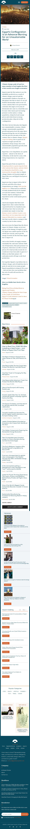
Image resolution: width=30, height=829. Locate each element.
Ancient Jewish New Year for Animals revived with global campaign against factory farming (14, 396)
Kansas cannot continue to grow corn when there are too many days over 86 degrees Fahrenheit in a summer (14, 215)
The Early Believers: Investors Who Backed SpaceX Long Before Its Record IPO (13, 448)
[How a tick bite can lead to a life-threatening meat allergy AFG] (8, 538)
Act (20, 610)
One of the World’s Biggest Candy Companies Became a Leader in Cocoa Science (15, 487)
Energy (8, 304)
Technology (5, 499)
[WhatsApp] (18, 56)
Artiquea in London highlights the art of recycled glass (22, 730)
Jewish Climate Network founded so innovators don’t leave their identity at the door (14, 423)
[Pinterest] (15, 56)
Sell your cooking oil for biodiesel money (13, 640)
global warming (14, 304)
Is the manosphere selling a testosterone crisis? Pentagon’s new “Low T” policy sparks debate (14, 467)
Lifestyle (4, 369)
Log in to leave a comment (15, 507)
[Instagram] (13, 827)
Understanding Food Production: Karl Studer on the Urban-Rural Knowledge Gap (16, 563)
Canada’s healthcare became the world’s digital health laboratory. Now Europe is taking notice (14, 414)
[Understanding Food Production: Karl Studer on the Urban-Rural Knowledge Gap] (8, 556)
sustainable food (7, 306)
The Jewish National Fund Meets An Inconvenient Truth (11, 673)
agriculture (12, 303)
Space (3, 451)
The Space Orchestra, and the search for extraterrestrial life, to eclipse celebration (14, 405)
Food (3, 443)
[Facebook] (8, 56)
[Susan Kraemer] (11, 45)
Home (3, 352)
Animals (4, 384)
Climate (4, 426)
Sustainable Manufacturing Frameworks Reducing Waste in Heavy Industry (14, 495)
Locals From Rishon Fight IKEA (10, 664)
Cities (4, 27)
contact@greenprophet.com (15, 760)
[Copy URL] (21, 56)
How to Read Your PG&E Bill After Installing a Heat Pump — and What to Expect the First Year (14, 348)
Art (3, 409)
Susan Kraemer (16, 45)
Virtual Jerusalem (12, 278)
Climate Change (23, 303)
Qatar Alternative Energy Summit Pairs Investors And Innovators (12, 648)
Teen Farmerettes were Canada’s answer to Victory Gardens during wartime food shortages (13, 439)
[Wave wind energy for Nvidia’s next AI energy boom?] (8, 574)
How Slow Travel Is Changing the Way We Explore (14, 797)
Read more (7, 531)
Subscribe (24, 814)
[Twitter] (11, 56)
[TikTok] (16, 827)
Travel (3, 362)
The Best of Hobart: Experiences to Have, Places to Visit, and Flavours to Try (14, 358)
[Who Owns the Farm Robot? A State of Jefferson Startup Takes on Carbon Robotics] (8, 591)
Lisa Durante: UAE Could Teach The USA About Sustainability (7, 717)
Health (4, 471)
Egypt (4, 304)
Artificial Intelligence (7, 417)
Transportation (6, 376)
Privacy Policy (17, 817)
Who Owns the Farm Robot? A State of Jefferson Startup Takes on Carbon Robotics (14, 599)
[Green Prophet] (3, 2)
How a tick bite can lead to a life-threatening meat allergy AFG (13, 545)
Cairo (17, 303)
